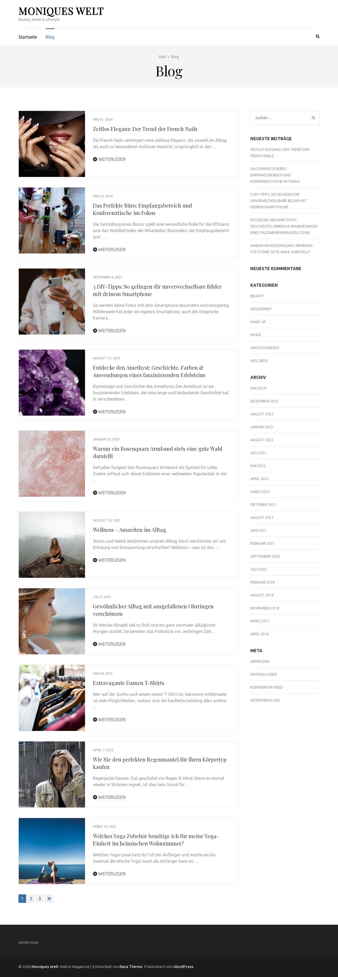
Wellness (259, 361)
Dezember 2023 (264, 401)
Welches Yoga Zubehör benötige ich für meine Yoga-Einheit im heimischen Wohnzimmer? (156, 839)
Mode (255, 335)
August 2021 (262, 517)
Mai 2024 (258, 388)
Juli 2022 (258, 453)
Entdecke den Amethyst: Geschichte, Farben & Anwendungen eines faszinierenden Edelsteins (149, 371)
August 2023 (262, 414)
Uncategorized (264, 348)
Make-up (258, 322)
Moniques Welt (61, 10)
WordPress (183, 966)
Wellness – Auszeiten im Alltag (129, 529)
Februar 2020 (262, 582)
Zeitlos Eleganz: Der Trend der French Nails (145, 128)
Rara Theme (131, 966)
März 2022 (260, 492)
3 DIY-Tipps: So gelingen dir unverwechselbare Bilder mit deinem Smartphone (278, 200)
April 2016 (259, 634)
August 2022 (262, 440)
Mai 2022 (258, 466)
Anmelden (259, 661)
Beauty (257, 296)
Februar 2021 (262, 543)
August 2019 (262, 595)
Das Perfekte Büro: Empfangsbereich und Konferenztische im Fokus (142, 209)
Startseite (27, 37)
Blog (50, 37)
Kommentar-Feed (266, 687)
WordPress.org (265, 700)
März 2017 (260, 621)
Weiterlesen (111, 159)
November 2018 (264, 608)
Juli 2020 (258, 569)
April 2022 (259, 479)
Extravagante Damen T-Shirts (128, 682)
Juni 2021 (258, 530)
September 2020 (265, 556)
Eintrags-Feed (263, 674)
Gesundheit (261, 309)
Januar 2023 (261, 427)
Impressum (28, 943)
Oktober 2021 (263, 504)
